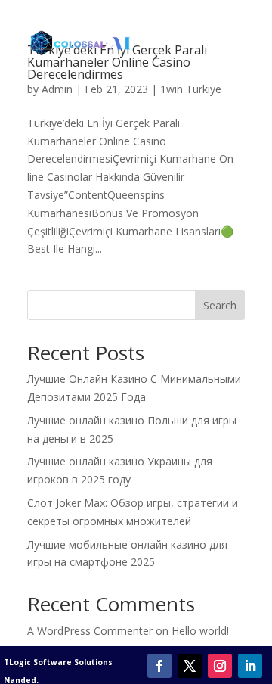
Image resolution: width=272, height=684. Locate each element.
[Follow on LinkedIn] (250, 666)
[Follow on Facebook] (159, 666)
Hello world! (200, 630)
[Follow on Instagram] (220, 666)
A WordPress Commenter (90, 630)
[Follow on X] (190, 666)
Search (219, 305)
